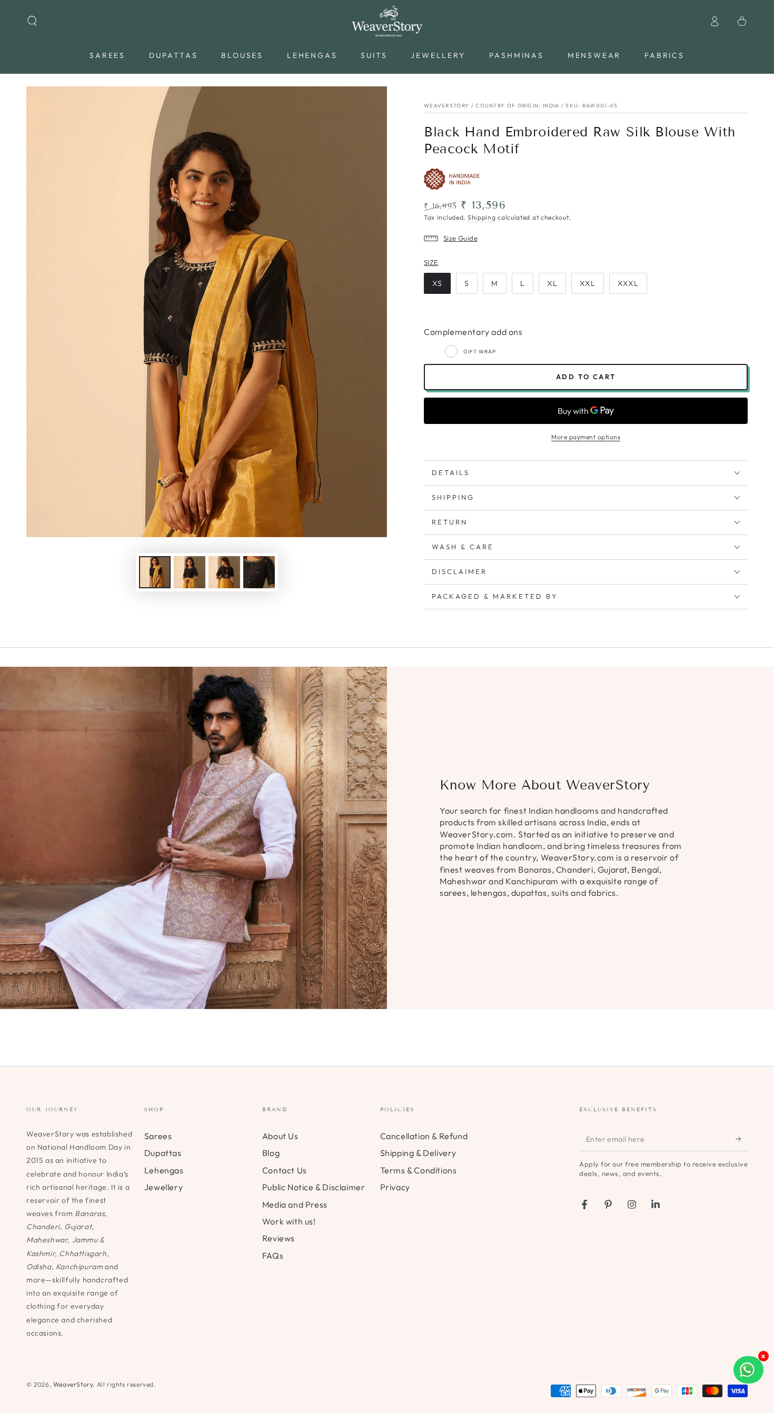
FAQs (272, 1255)
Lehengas (164, 1170)
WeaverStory (73, 1384)
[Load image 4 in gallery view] (259, 572)
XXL (588, 283)
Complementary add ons (473, 332)
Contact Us (284, 1170)
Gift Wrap (479, 351)
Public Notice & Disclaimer (313, 1187)
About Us (280, 1136)
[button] (32, 21)
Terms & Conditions (418, 1170)
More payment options (585, 437)
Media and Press (295, 1204)
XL (552, 283)
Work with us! (289, 1221)
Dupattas (163, 1153)
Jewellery (163, 1187)
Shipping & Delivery (418, 1153)
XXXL (628, 283)
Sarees (158, 1136)
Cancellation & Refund (424, 1136)
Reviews (278, 1238)
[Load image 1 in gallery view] (155, 572)
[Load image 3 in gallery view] (224, 572)
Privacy (395, 1187)
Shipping (482, 217)
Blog (271, 1153)
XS (437, 283)
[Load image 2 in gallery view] (189, 572)
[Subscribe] (742, 1139)
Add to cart (586, 376)
